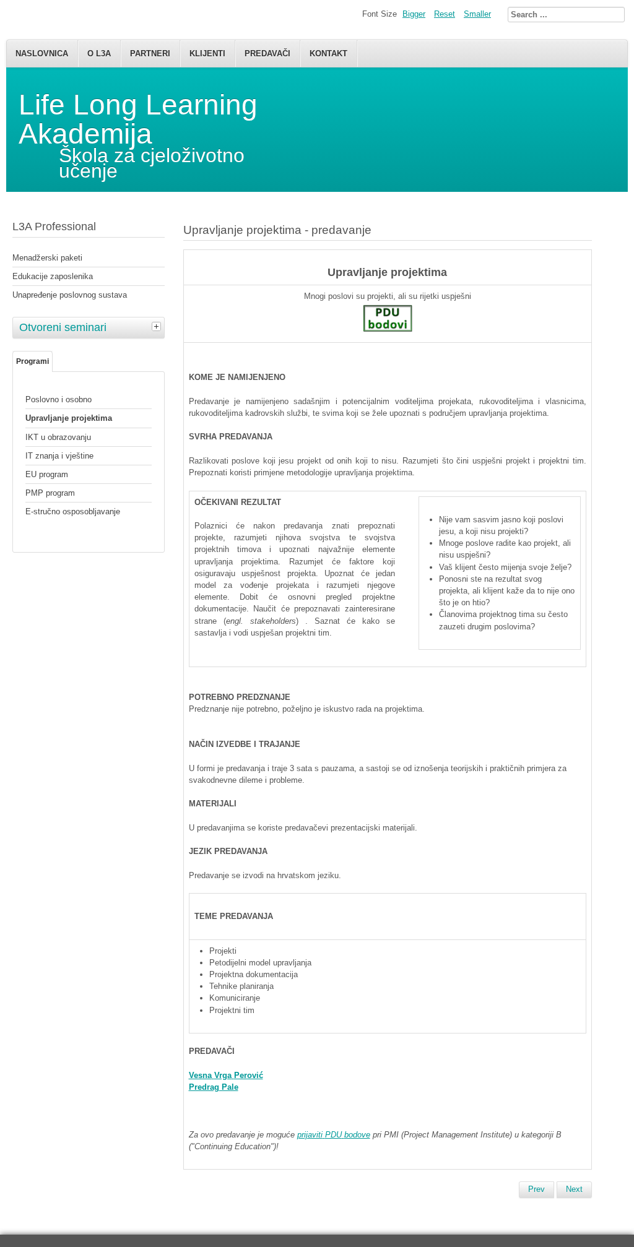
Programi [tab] (32, 361)
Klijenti (207, 53)
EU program (46, 474)
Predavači (267, 53)
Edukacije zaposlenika (52, 276)
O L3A (99, 53)
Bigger (413, 14)
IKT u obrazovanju (58, 437)
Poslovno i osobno (58, 399)
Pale (213, 1087)
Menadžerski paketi (47, 257)
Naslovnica (41, 53)
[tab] (158, 326)
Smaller (477, 14)
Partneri (150, 53)
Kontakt (328, 53)
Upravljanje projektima (68, 418)
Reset (444, 14)
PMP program (50, 493)
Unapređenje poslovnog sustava (69, 295)
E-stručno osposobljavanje (72, 511)
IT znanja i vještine (59, 455)
